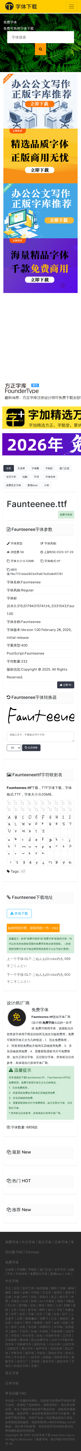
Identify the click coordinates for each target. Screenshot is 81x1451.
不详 (36, 476)
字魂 (31, 1314)
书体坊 (15, 1301)
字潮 (34, 1366)
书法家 (32, 1327)
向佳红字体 (21, 1366)
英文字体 (45, 1242)
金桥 (57, 1322)
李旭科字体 (52, 1335)
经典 (65, 1322)
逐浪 (41, 1305)
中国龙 (35, 1292)
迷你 (14, 1327)
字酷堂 (70, 1301)
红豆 (54, 1318)
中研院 (43, 1331)
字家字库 (16, 1353)
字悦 (59, 1310)
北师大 (18, 1322)
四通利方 (45, 1327)
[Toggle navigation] (72, 6)
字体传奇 (50, 476)
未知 (40, 1335)
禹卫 (54, 1297)
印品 (22, 1310)
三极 (48, 1314)
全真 (22, 1327)
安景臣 (35, 1361)
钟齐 (25, 1297)
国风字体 (40, 1344)
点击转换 (32, 747)
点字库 (67, 1335)
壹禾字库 (48, 1361)
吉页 (22, 1314)
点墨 (19, 1318)
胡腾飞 (44, 1318)
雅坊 (14, 1331)
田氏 (34, 1297)
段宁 (65, 1314)
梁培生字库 (55, 1353)
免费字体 (40, 1009)
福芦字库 (41, 1348)
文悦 (33, 1305)
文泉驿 (21, 468)
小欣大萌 (54, 1344)
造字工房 (28, 1288)
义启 (58, 1305)
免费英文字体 (13, 485)
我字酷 (22, 1305)
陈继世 (38, 1322)
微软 (8, 1292)
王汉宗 (46, 1292)
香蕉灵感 (56, 1348)
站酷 (24, 476)
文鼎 (17, 1297)
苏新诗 (43, 1297)
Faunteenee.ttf (19, 788)
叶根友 (50, 1301)
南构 (60, 1301)
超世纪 (58, 1292)
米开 (14, 1314)
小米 (46, 485)
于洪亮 (23, 1331)
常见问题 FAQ (15, 1393)
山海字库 (68, 1344)
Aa (41, 1301)
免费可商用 (66, 514)
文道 (56, 1314)
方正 (8, 1288)
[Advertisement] (40, 335)
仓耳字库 (11, 476)
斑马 (51, 1310)
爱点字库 (27, 1348)
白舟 (25, 1301)
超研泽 (69, 1292)
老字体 (32, 1310)
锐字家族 (42, 1288)
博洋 (28, 1322)
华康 (62, 1288)
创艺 (48, 1322)
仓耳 (14, 1310)
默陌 (17, 1292)
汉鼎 (8, 1297)
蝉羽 (42, 1310)
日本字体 (61, 1242)
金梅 (25, 1292)
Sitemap (32, 1252)
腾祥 (54, 1288)
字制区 (49, 468)
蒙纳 (71, 1288)
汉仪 (17, 1288)
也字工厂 (22, 1361)
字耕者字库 (24, 1344)
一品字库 (34, 1357)
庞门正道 (64, 468)
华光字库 (28, 1335)
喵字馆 (29, 1353)
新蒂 (34, 1301)
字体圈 (35, 468)
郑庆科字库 (61, 1357)
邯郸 (67, 1305)
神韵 (50, 1305)
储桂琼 (64, 1318)
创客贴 (47, 1357)
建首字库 (63, 1361)
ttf (23, 871)
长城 (34, 1331)
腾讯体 (24, 1340)
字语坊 (15, 1335)
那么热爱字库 (40, 1340)
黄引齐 (63, 1297)
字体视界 (11, 1340)
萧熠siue (32, 485)
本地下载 (21, 913)
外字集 (58, 1327)
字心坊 (11, 1305)
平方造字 (19, 1357)
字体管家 (57, 1331)
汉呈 (39, 1314)
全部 (8, 468)
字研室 (41, 1353)
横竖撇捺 (31, 1318)
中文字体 (28, 1242)
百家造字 (13, 1348)
